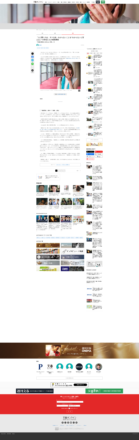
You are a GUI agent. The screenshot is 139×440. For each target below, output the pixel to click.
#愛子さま (43, 237)
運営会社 (85, 425)
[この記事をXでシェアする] (32, 53)
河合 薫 (40, 45)
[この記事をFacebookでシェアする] (32, 57)
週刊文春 (65, 2)
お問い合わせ (62, 425)
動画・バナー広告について (70, 425)
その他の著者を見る (69, 378)
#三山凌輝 (68, 237)
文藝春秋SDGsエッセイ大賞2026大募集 (78, 224)
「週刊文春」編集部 (97, 59)
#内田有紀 (53, 237)
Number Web (3, 433)
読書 (80, 2)
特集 (58, 2)
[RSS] (76, 423)
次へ (78, 170)
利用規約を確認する (64, 408)
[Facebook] (63, 423)
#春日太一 (72, 237)
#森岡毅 (77, 237)
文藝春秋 (69, 2)
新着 (46, 2)
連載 (61, 2)
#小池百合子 (63, 237)
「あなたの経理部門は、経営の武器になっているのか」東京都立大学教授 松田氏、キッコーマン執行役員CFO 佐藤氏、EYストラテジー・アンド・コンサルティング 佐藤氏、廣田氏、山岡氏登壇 (66, 227)
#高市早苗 (48, 237)
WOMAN (73, 2)
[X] (65, 423)
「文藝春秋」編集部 (97, 76)
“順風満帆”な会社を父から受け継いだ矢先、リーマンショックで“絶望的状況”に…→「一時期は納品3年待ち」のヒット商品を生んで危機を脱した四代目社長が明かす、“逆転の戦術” (54, 226)
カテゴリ (54, 2)
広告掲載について (55, 425)
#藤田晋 (81, 237)
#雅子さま (38, 237)
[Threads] (68, 423)
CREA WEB (9, 433)
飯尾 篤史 (96, 100)
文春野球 (88, 2)
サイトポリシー (79, 425)
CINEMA (77, 2)
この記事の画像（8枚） (61, 94)
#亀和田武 (57, 237)
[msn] (74, 423)
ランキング (50, 2)
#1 (42, 33)
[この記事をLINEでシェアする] (32, 64)
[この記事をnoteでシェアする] (32, 67)
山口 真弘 (96, 85)
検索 (93, 2)
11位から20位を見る (94, 139)
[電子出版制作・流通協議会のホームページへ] (57, 429)
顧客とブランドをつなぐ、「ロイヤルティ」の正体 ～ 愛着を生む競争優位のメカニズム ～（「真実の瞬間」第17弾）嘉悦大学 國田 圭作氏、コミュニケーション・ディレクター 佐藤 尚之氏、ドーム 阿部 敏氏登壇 (41, 227)
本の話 (13, 433)
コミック (84, 2)
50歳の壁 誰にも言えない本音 (72, 58)
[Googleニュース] (71, 423)
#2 (55, 33)
